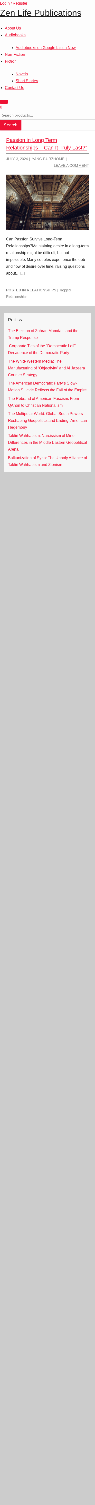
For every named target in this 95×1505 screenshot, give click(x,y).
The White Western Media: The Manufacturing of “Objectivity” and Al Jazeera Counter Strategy (46, 368)
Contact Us (14, 88)
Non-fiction (15, 54)
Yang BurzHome (48, 159)
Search (11, 125)
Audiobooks (15, 35)
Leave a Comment (71, 165)
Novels (22, 74)
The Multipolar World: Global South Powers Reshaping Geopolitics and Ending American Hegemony (47, 420)
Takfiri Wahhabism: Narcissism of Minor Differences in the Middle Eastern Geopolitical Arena (47, 442)
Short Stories (27, 81)
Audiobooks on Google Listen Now (46, 48)
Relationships (41, 290)
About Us (13, 28)
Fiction (11, 61)
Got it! (74, 10)
